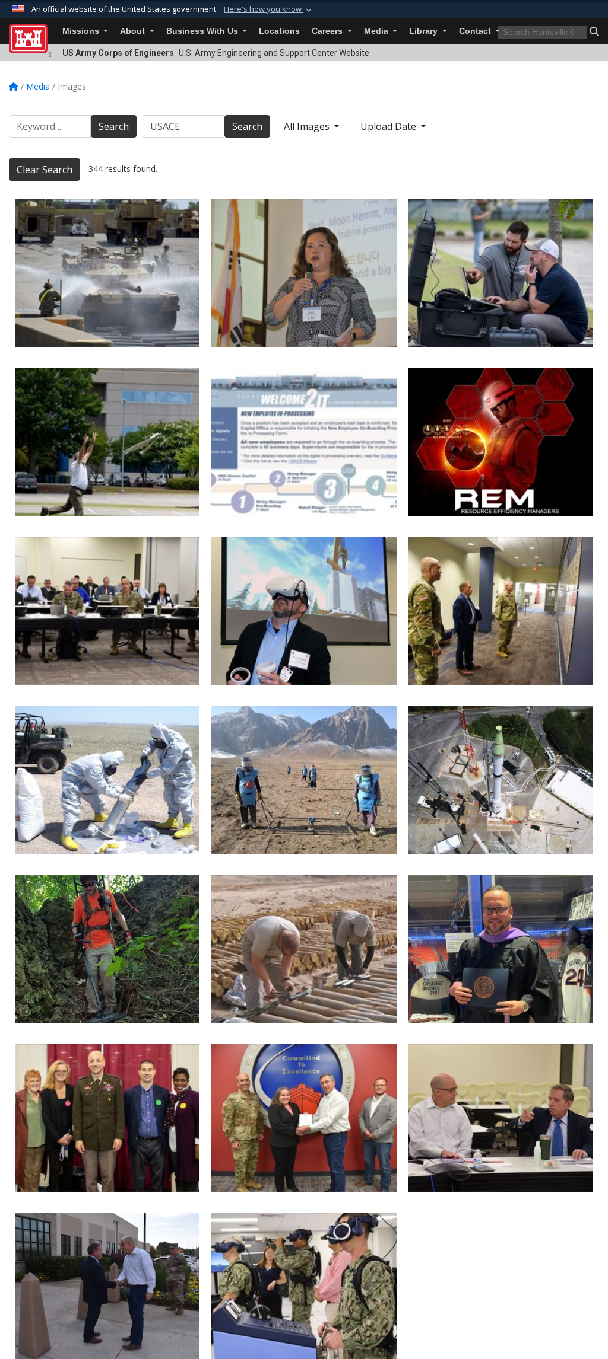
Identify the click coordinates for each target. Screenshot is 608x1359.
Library (424, 31)
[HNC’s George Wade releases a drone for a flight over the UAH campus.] (107, 442)
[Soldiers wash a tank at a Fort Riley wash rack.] (107, 273)
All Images (308, 126)
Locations (279, 31)
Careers (328, 31)
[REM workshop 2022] (500, 442)
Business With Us (203, 31)
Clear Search (44, 169)
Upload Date (389, 126)
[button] (269, 9)
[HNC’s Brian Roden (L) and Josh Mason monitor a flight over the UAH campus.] (500, 273)
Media (377, 31)
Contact (476, 31)
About (133, 31)
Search (114, 126)
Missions (82, 31)
